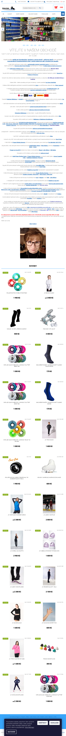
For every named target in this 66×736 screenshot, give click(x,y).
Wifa (55, 716)
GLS (53, 209)
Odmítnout (43, 723)
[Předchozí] (2, 29)
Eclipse (59, 194)
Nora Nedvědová (44, 125)
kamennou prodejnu (30, 160)
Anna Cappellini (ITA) (53, 124)
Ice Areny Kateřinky (51, 82)
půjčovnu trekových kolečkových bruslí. (39, 109)
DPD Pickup (19, 209)
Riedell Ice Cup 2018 (32, 170)
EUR (64, 1)
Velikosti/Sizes (32, 14)
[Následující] (63, 29)
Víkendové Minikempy (20, 113)
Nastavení (11, 732)
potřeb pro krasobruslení (20, 59)
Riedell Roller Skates (34, 145)
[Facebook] (2, 1)
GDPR (53, 14)
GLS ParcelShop (22, 210)
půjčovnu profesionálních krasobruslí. (43, 128)
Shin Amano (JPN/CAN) (12, 124)
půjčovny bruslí (48, 59)
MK (38, 716)
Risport (41, 150)
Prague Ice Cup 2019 (15, 150)
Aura (37, 85)
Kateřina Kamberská (31, 185)
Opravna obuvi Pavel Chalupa (22, 65)
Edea (51, 136)
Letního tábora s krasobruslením (33, 183)
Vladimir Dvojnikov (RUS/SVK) (27, 124)
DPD (28, 207)
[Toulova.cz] (8, 8)
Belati (61, 103)
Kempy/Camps (20, 14)
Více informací (29, 727)
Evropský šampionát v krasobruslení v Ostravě (44, 191)
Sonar (34, 147)
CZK (61, 1)
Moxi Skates (44, 145)
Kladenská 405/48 (50, 160)
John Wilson (46, 150)
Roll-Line (33, 131)
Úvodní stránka (3, 14)
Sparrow (27, 203)
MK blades (53, 150)
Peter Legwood (59, 85)
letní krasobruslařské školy (56, 183)
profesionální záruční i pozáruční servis (38, 64)
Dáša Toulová (33, 223)
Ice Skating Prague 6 (15, 716)
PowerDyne (56, 145)
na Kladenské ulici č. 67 (53, 88)
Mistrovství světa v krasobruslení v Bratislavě (13, 189)
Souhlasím (54, 723)
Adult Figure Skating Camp (16, 68)
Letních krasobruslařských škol (38, 106)
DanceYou (59, 73)
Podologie (45, 14)
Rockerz (39, 198)
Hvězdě (21, 99)
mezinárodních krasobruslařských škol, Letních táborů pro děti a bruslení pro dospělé (32, 61)
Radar (30, 147)
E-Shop (10, 14)
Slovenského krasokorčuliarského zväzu (31, 188)
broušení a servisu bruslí (35, 59)
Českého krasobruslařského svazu (50, 189)
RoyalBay (29, 198)
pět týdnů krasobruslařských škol (27, 122)
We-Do (49, 209)
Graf (46, 716)
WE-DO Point (13, 210)
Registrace (56, 1)
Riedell (42, 716)
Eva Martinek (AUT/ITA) (41, 124)
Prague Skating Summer (19, 142)
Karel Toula (59, 139)
